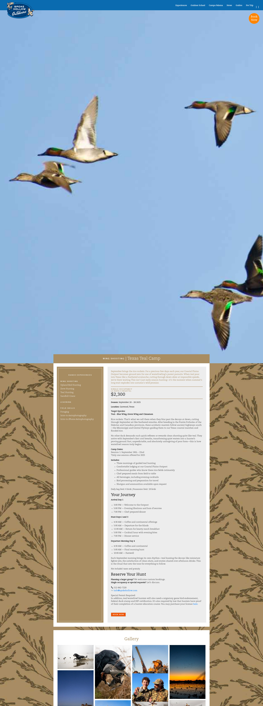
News (229, 6)
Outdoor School (198, 6)
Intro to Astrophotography (73, 416)
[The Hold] (113, 672)
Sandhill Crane (67, 396)
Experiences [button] (181, 6)
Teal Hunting (66, 393)
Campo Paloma (216, 6)
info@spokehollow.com (125, 591)
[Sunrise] (188, 672)
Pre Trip (249, 6)
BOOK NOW (118, 614)
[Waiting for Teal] (150, 672)
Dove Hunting (67, 389)
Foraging (64, 412)
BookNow (254, 18)
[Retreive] (76, 657)
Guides (239, 6)
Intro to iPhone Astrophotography (77, 419)
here (195, 604)
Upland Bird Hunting (70, 385)
